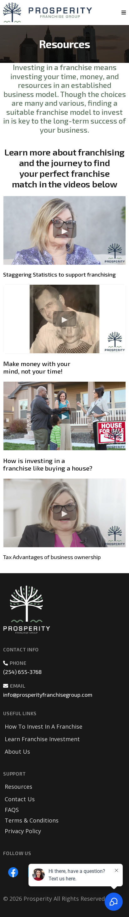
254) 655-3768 (23, 671)
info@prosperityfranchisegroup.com (47, 694)
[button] (123, 12)
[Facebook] (13, 872)
